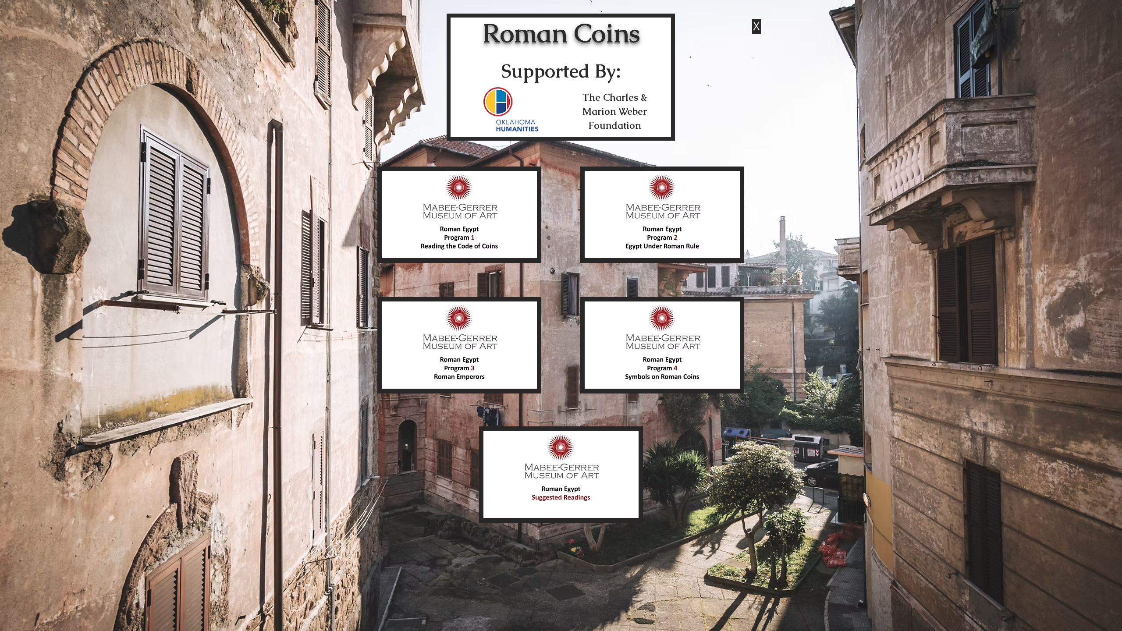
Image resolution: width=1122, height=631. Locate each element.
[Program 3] (459, 345)
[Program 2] (662, 215)
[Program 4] (662, 345)
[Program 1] (459, 215)
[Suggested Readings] (561, 474)
